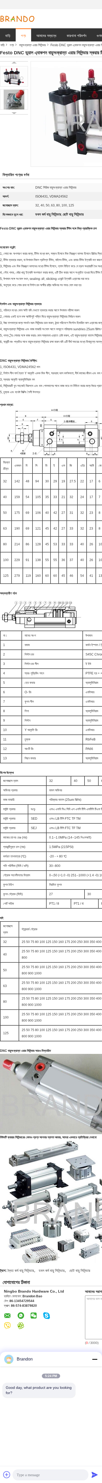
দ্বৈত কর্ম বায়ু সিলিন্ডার (21, 1270)
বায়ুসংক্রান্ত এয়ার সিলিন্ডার (32, 45)
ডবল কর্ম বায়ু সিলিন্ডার (52, 1270)
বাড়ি (7, 36)
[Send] (94, 1474)
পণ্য (23, 36)
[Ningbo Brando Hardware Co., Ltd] (17, 19)
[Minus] (95, 1359)
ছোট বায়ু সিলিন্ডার (79, 1270)
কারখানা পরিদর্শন (76, 36)
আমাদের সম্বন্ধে (46, 36)
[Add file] (6, 1474)
